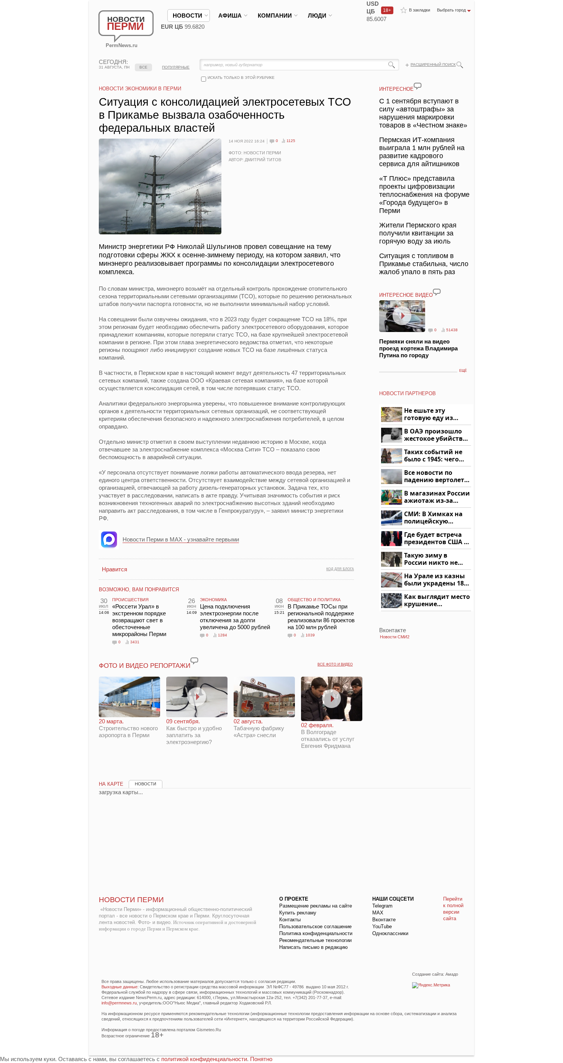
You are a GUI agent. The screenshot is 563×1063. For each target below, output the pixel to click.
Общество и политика (314, 599)
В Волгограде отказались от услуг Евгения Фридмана (327, 735)
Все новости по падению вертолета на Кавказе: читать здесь (436, 476)
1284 (222, 635)
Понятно (261, 1059)
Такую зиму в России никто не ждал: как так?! (431, 559)
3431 (134, 642)
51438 (452, 330)
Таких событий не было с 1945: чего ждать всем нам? (433, 455)
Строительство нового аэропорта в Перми (128, 728)
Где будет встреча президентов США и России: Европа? (436, 538)
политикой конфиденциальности (204, 1059)
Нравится (114, 569)
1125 (290, 141)
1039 (310, 635)
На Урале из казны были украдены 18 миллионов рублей (435, 579)
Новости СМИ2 (394, 637)
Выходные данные (119, 987)
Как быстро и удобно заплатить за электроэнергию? (194, 731)
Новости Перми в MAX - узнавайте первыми (181, 539)
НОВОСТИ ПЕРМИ (131, 900)
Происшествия (130, 599)
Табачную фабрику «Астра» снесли (259, 728)
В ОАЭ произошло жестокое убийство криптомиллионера (436, 435)
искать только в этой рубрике (241, 77)
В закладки (419, 10)
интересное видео (406, 295)
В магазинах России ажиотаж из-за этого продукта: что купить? (437, 497)
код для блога (340, 569)
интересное (396, 89)
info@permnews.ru (119, 1003)
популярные (176, 67)
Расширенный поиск (433, 64)
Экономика (213, 599)
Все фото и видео (335, 664)
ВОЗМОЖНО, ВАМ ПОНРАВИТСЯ (139, 589)
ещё (463, 371)
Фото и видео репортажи (144, 665)
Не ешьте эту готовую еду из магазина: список (433, 414)
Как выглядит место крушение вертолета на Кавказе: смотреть (437, 600)
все (143, 67)
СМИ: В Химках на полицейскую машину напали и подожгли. (433, 517)
